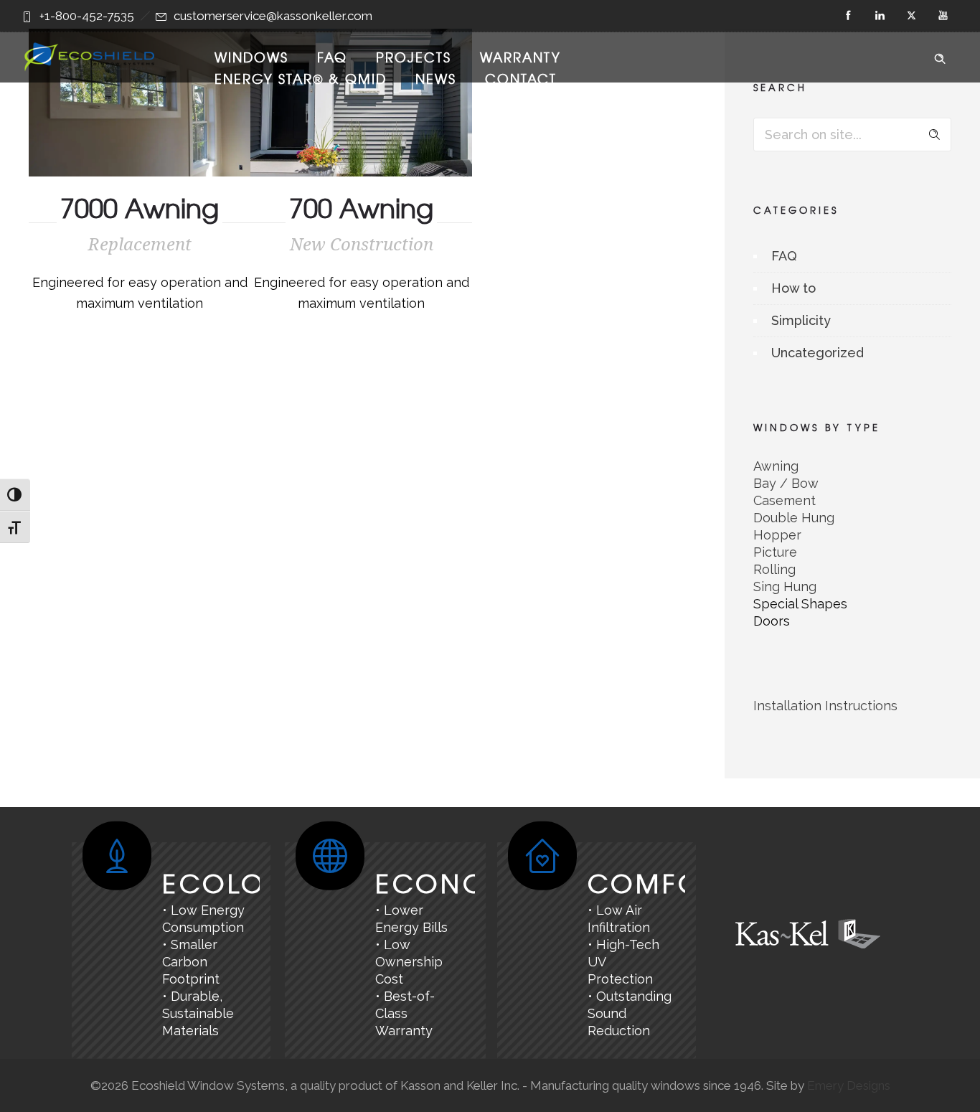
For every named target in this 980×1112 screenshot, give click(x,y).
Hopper (777, 534)
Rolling (774, 569)
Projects (413, 57)
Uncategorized (817, 352)
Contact (521, 78)
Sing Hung (784, 586)
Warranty (520, 57)
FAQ (332, 57)
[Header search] (940, 56)
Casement (784, 500)
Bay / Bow (786, 483)
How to (793, 288)
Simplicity (801, 320)
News (435, 78)
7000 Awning (139, 207)
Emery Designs (848, 1085)
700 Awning (361, 207)
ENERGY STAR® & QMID (301, 78)
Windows (251, 57)
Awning (775, 465)
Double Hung (793, 517)
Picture (775, 552)
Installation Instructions (825, 705)
